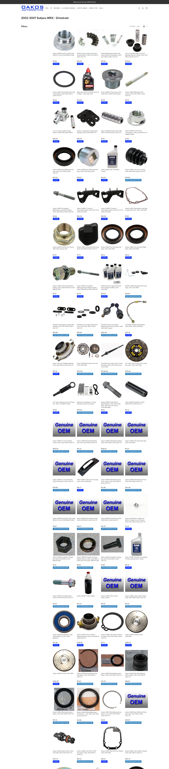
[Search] (139, 8)
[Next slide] (145, 79)
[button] (139, 26)
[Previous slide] (127, 79)
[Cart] (147, 8)
